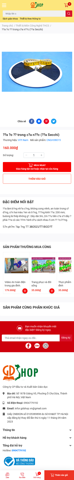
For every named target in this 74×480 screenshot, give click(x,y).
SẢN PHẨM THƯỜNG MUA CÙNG (27, 247)
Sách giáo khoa (10, 18)
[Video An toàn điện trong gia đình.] (16, 265)
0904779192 (31, 402)
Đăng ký (65, 337)
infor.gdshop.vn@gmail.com (31, 408)
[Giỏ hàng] (66, 5)
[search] (69, 13)
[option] (37, 71)
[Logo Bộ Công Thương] (19, 461)
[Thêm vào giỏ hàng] (24, 290)
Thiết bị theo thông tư (30, 18)
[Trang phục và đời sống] (43, 265)
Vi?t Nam (23, 140)
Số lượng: (8, 155)
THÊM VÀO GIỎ (37, 178)
